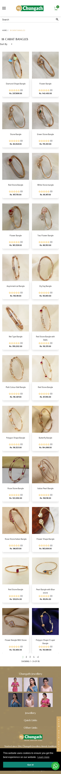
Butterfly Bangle (45, 438)
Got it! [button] (30, 765)
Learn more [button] (43, 757)
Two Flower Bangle (45, 235)
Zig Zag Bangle (45, 286)
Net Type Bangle (15, 336)
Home (4, 30)
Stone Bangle (15, 134)
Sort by (3, 44)
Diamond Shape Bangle (15, 83)
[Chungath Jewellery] (30, 8)
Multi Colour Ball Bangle (16, 387)
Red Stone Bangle (15, 185)
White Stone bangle (45, 185)
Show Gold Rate (59, 734)
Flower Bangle (45, 83)
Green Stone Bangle (45, 134)
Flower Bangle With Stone (16, 640)
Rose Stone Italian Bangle (16, 539)
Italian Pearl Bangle (45, 488)
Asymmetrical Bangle (16, 286)
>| (38, 657)
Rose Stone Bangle (16, 488)
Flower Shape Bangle (45, 539)
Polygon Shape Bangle (15, 438)
